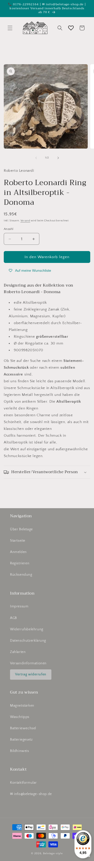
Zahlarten (18, 652)
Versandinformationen (28, 663)
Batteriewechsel (23, 728)
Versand (25, 220)
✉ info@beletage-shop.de (31, 794)
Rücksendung (21, 575)
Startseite (17, 541)
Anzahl (8, 229)
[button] (10, 27)
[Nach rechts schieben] (58, 157)
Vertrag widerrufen (30, 674)
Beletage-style (53, 853)
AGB (13, 618)
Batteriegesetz (21, 740)
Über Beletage (21, 529)
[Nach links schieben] (36, 157)
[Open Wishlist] (70, 27)
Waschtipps (19, 717)
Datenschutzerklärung (28, 641)
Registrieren (19, 563)
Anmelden (18, 552)
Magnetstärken (22, 706)
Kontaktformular (23, 783)
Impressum (19, 606)
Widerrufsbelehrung (26, 629)
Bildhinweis (19, 751)
